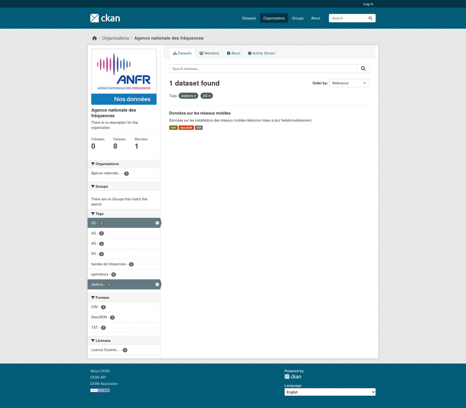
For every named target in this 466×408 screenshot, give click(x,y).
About (315, 18)
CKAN (292, 376)
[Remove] (195, 96)
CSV (173, 127)
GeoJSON (186, 127)
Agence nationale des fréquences (169, 38)
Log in (368, 3)
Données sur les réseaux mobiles (200, 113)
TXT (199, 127)
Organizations (274, 18)
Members (211, 53)
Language (292, 385)
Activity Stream (263, 53)
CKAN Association (104, 383)
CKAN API (98, 377)
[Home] (94, 38)
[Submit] (370, 18)
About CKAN (99, 370)
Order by (320, 82)
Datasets (249, 18)
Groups (298, 18)
